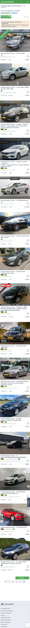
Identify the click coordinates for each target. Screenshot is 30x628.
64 (24, 581)
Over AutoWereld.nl (5, 608)
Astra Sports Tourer (10, 6)
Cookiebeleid (4, 626)
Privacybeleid (4, 624)
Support (3, 615)
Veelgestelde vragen (5, 617)
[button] (28, 502)
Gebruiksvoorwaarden (6, 620)
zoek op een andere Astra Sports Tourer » (15, 25)
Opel (2, 6)
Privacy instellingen (5, 622)
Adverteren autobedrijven (7, 611)
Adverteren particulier (6, 613)
